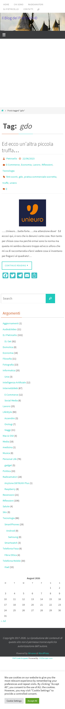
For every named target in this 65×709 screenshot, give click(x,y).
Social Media (11, 395)
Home (6, 4)
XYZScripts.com (46, 653)
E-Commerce (13, 163)
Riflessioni (47, 163)
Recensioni (8, 489)
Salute (6, 501)
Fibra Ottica (11, 549)
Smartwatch (11, 537)
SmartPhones (12, 519)
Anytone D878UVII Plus (17, 478)
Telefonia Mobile (12, 555)
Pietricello (11, 158)
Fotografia (8, 359)
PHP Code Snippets (20, 653)
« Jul (3, 615)
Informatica (9, 365)
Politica (7, 465)
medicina (7, 442)
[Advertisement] (32, 73)
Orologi (8, 418)
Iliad (7, 561)
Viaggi (8, 424)
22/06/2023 (28, 158)
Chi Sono (18, 4)
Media (6, 436)
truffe (5, 179)
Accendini (10, 413)
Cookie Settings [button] (14, 700)
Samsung (13, 531)
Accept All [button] (32, 700)
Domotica (8, 342)
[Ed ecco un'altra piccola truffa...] (32, 207)
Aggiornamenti (11, 318)
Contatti (28, 9)
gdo (21, 174)
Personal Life (10, 453)
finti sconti (12, 174)
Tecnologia (8, 168)
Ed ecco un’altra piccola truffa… (27, 147)
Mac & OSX (8, 430)
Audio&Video (10, 323)
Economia (26, 163)
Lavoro (36, 163)
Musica (6, 447)
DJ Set (8, 336)
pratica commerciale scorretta (40, 174)
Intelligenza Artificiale (14, 377)
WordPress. (43, 647)
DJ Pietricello (11, 9)
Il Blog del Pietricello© (19, 17)
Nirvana (32, 647)
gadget (8, 459)
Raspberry (10, 483)
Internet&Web (10, 383)
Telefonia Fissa (11, 543)
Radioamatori (35, 4)
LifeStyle (7, 406)
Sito (5, 507)
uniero (13, 179)
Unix (7, 371)
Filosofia (7, 353)
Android (10, 525)
